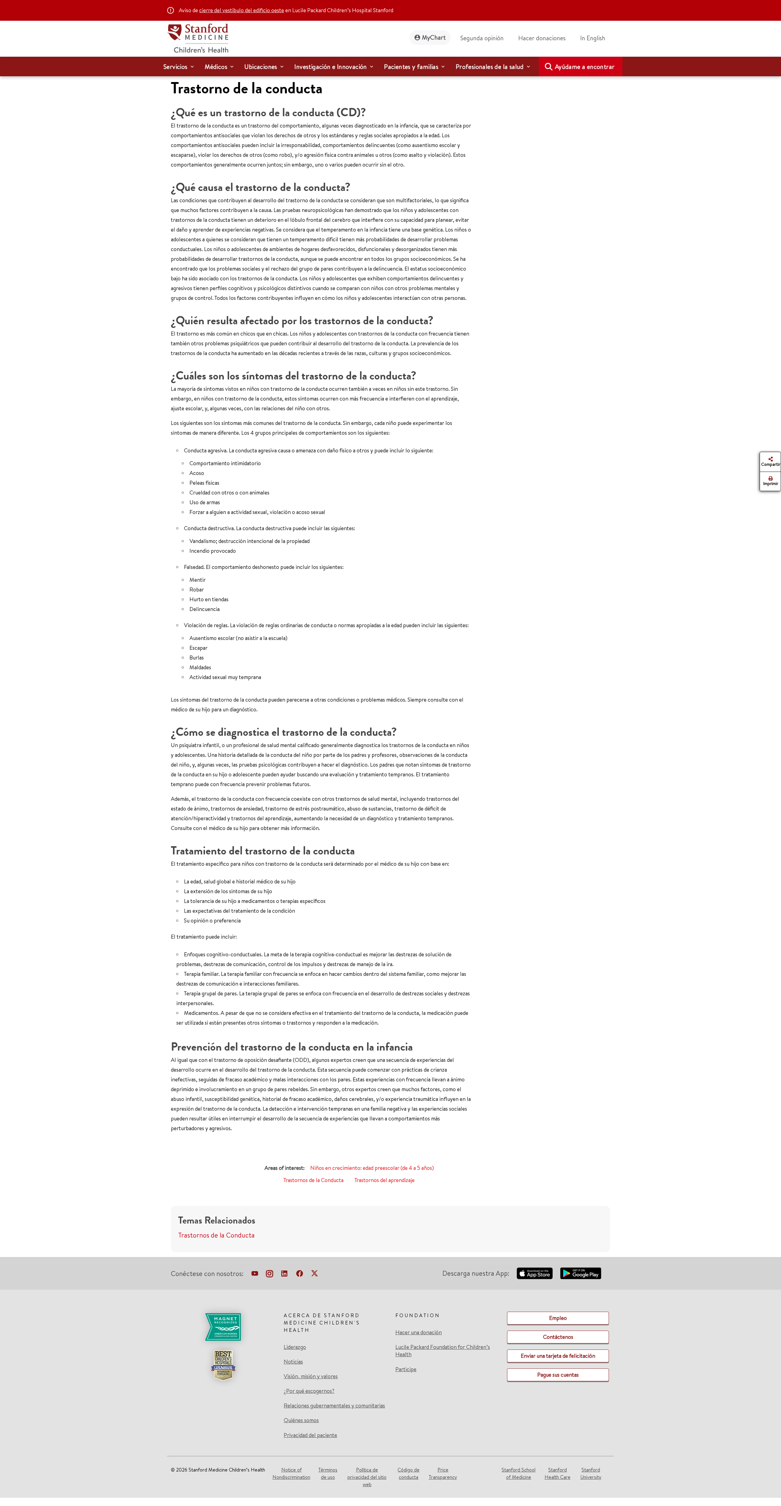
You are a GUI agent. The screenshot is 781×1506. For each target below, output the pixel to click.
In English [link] (592, 38)
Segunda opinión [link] (482, 38)
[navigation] (390, 66)
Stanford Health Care (557, 1473)
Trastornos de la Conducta (313, 1180)
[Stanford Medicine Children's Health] (197, 37)
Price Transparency (443, 1473)
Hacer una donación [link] (418, 1332)
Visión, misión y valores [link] (311, 1376)
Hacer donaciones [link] (542, 38)
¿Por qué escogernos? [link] (309, 1391)
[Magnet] (223, 1327)
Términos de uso (327, 1473)
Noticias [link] (293, 1361)
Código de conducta (408, 1473)
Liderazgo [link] (295, 1347)
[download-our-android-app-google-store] (580, 1273)
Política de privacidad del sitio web (367, 1477)
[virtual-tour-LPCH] (255, 1275)
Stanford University (590, 1473)
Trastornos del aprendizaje (385, 1180)
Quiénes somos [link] (301, 1420)
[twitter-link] (314, 1275)
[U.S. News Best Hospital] (223, 1365)
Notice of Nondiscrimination (291, 1473)
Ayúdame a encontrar (585, 67)
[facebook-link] (300, 1275)
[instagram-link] (269, 1275)
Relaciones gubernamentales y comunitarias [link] (334, 1405)
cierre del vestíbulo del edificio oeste (241, 10)
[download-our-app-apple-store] (534, 1273)
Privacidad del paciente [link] (310, 1435)
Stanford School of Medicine (518, 1473)
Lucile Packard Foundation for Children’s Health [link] (442, 1350)
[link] (595, 38)
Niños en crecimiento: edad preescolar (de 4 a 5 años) (372, 1168)
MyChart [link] (434, 37)
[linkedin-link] (284, 1275)
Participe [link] (405, 1369)
